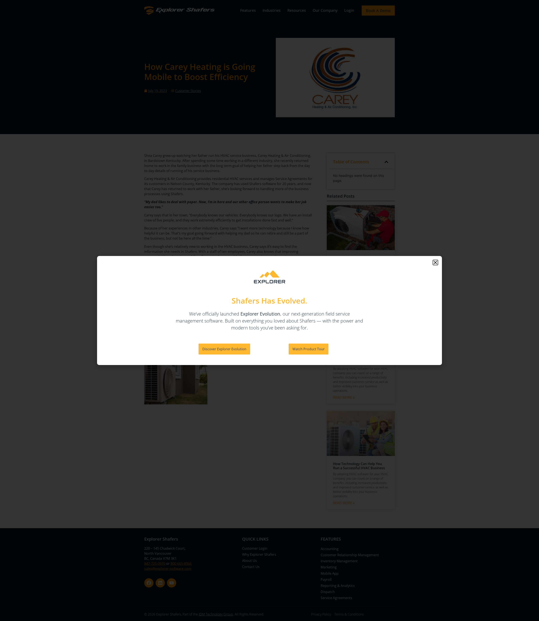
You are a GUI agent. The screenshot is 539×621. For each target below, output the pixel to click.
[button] (435, 262)
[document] (269, 310)
